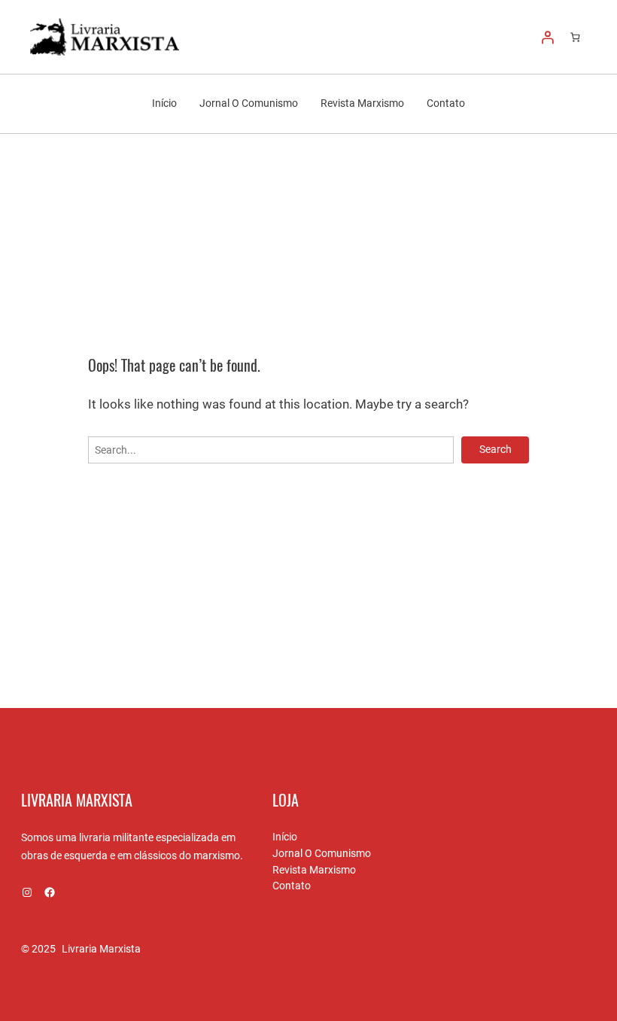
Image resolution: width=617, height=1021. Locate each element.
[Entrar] (548, 37)
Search (495, 449)
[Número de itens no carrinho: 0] (575, 37)
